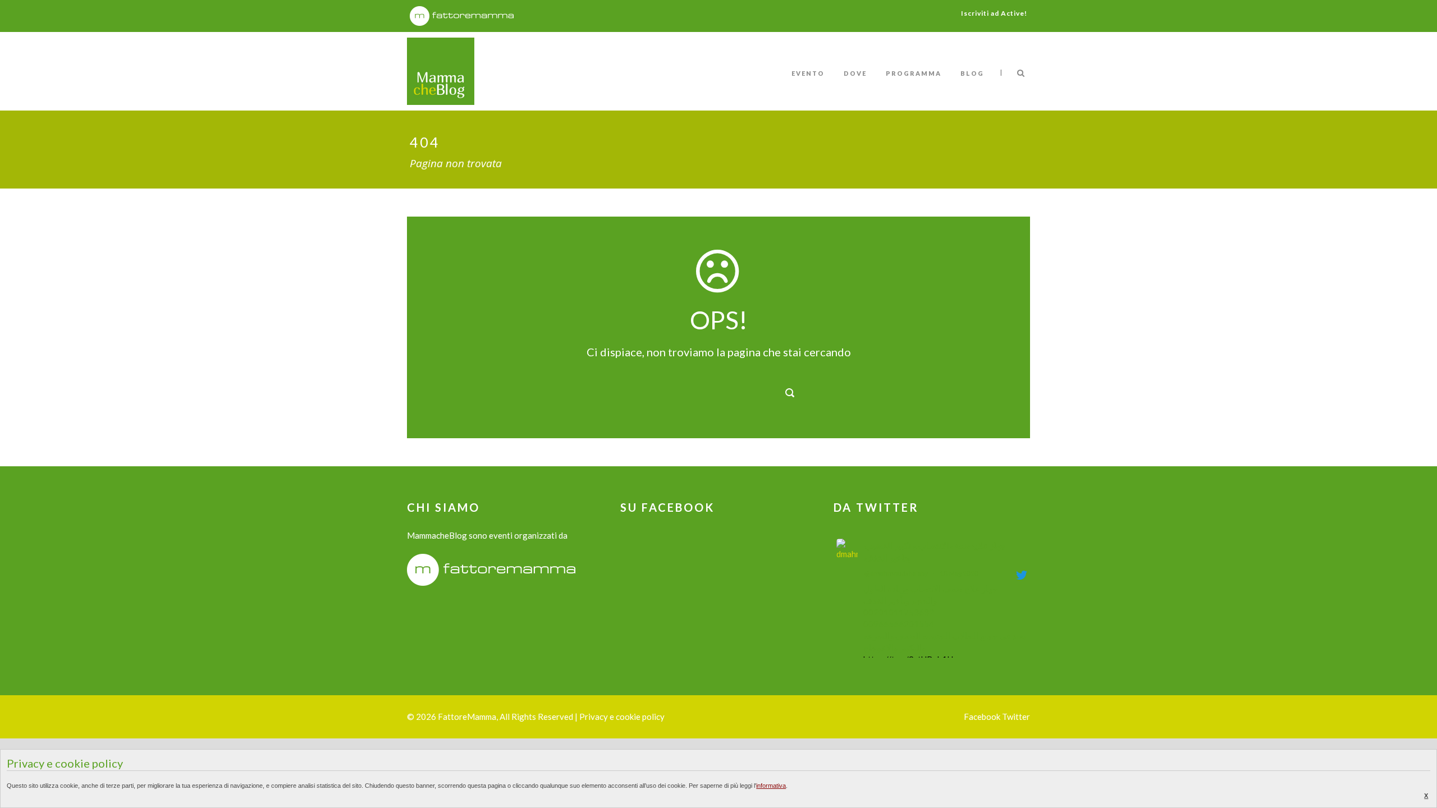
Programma (913, 73)
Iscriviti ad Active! (994, 13)
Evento (808, 73)
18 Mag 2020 (959, 573)
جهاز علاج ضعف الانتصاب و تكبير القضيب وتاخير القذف (934, 551)
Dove (855, 73)
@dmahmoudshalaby (896, 573)
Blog (972, 73)
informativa (771, 785)
